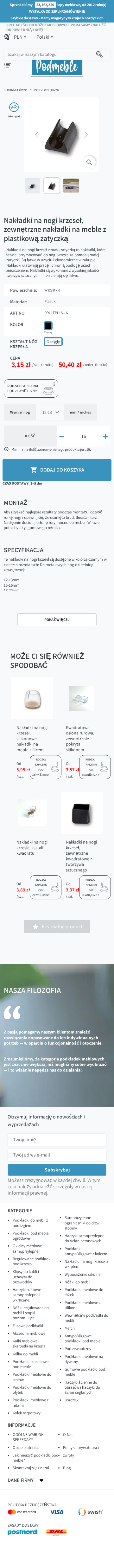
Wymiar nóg (20, 412)
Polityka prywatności (81, 1447)
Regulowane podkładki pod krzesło (32, 1261)
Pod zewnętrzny (78, 1348)
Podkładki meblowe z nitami (30, 1402)
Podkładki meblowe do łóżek (84, 1292)
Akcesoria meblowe (29, 1333)
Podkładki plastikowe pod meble (30, 1364)
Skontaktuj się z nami (31, 1467)
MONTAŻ (15, 503)
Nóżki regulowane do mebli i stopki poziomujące (31, 1313)
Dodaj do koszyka (57, 470)
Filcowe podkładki (28, 1325)
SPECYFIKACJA (23, 550)
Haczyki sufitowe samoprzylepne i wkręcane (27, 1295)
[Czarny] (48, 325)
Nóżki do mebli (77, 1282)
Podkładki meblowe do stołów (32, 1377)
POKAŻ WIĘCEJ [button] (57, 619)
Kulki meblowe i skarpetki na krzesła (29, 1343)
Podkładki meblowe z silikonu (82, 1305)
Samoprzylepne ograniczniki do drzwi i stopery (83, 1223)
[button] (20, 37)
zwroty (68, 1455)
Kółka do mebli (25, 1354)
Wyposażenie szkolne (82, 1274)
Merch (70, 1328)
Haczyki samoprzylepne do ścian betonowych (84, 1238)
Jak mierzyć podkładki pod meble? (35, 1457)
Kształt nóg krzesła (23, 344)
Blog (67, 1467)
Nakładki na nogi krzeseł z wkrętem (86, 1264)
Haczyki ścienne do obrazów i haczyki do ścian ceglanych (82, 1387)
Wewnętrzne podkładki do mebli (86, 1318)
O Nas (68, 1434)
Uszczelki (72, 1400)
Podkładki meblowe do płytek (32, 1390)
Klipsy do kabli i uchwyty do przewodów (26, 1277)
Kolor (16, 324)
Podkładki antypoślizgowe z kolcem (86, 1251)
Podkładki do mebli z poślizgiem (30, 1222)
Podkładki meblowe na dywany (84, 1359)
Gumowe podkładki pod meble (85, 1371)
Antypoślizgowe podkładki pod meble (82, 1338)
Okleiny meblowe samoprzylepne (27, 1248)
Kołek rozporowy (27, 1413)
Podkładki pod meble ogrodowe (30, 1235)
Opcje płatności (26, 1447)
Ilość (30, 436)
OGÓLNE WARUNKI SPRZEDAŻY (28, 1437)
